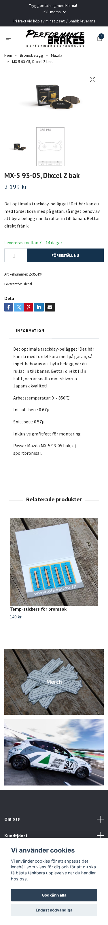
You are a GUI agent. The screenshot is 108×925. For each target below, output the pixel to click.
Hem (8, 57)
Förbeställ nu (65, 257)
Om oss (12, 821)
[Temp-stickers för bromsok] (54, 564)
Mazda (56, 57)
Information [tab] (30, 332)
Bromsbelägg (31, 57)
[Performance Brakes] (55, 40)
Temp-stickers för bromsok (38, 611)
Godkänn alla (54, 895)
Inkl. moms (52, 11)
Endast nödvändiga (54, 910)
